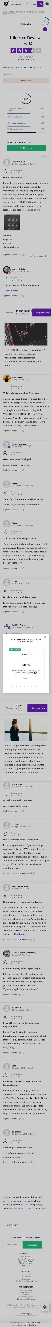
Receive (26, 678)
